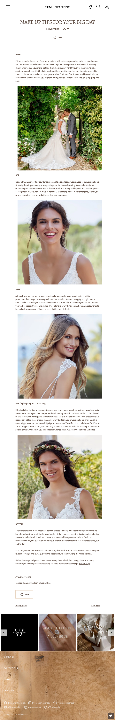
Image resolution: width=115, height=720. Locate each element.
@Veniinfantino (54, 707)
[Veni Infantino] (57, 6)
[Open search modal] (98, 7)
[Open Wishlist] (111, 716)
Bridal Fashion (32, 583)
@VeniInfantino (14, 707)
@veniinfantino (34, 707)
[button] (19, 632)
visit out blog (84, 563)
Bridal (22, 583)
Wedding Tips (44, 583)
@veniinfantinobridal (16, 703)
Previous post (21, 605)
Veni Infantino (23, 714)
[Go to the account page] (107, 7)
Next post (95, 605)
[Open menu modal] (8, 7)
